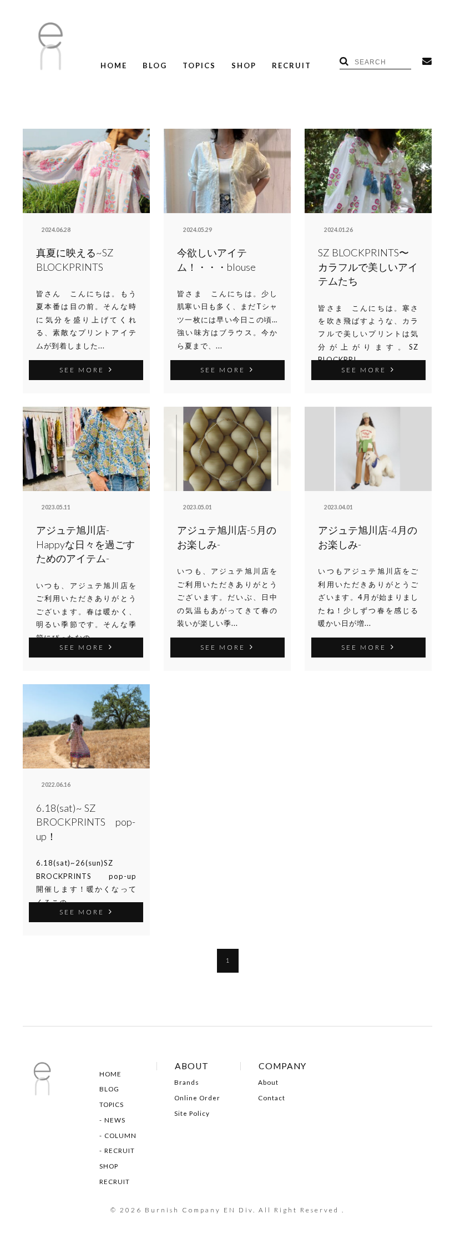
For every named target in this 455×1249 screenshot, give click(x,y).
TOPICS (199, 65)
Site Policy (192, 1113)
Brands (186, 1082)
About (268, 1082)
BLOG (155, 65)
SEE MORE (81, 369)
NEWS (114, 1120)
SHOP (243, 65)
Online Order (197, 1098)
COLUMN (120, 1135)
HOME (113, 65)
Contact (271, 1098)
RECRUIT (291, 65)
